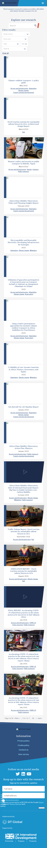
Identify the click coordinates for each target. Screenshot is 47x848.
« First (16, 718)
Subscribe (41, 808)
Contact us (23, 750)
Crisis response (17, 625)
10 (33, 718)
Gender (29, 169)
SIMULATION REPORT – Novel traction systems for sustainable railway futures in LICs (23, 571)
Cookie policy (23, 745)
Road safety (29, 294)
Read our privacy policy (12, 800)
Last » (40, 718)
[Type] (11, 44)
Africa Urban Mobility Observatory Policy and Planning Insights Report (24, 202)
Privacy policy (23, 741)
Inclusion (36, 169)
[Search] (23, 25)
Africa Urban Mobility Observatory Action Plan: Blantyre (23, 447)
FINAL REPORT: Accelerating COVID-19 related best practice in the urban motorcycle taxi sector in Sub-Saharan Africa (23, 613)
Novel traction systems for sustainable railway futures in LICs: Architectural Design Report (23, 124)
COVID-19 (32, 623)
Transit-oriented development (23, 92)
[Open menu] (43, 3)
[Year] (24, 44)
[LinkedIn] (23, 773)
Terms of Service (15, 804)
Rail (23, 132)
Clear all (5, 53)
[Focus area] (15, 39)
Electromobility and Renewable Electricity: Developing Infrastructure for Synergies (23, 242)
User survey (23, 754)
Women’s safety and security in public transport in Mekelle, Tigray (23, 162)
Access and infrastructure (19, 88)
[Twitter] (18, 773)
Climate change (23, 90)
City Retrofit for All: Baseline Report (23, 407)
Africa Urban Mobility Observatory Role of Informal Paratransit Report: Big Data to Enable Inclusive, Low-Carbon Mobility (23, 488)
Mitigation (33, 250)
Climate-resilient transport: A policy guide (23, 81)
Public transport (23, 171)
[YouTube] (29, 773)
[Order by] (14, 49)
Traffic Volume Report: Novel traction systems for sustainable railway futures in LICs (23, 531)
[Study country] (16, 34)
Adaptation (33, 88)
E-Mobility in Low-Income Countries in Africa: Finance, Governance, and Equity (23, 369)
